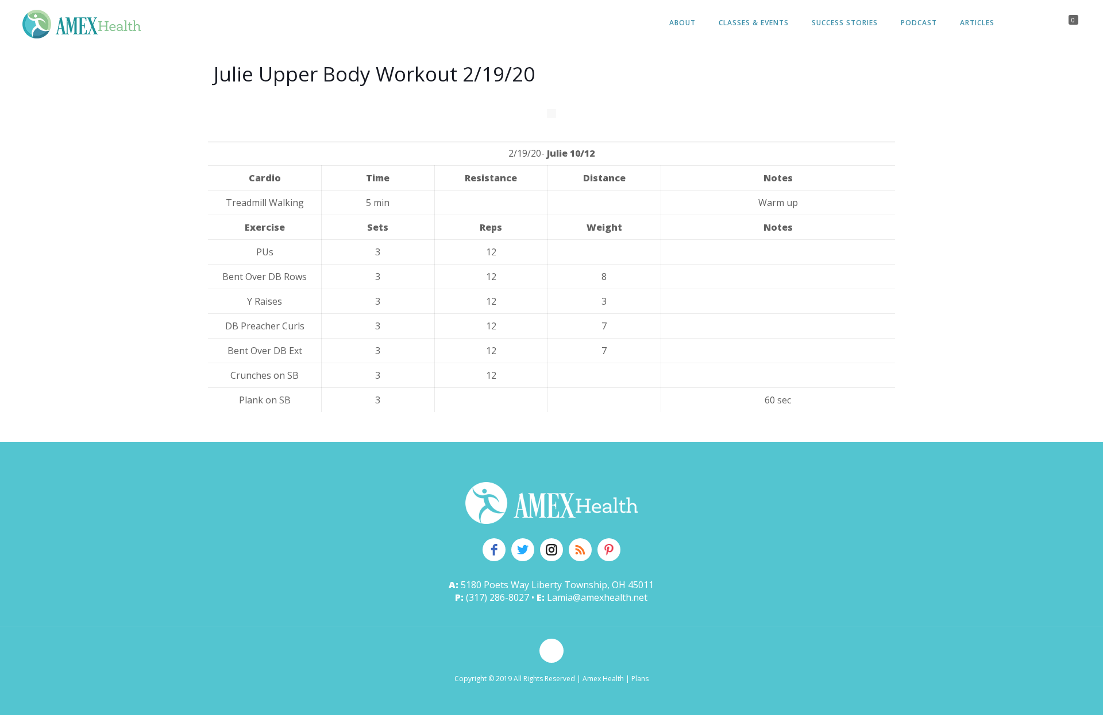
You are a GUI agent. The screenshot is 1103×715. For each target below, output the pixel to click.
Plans (640, 678)
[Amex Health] (81, 23)
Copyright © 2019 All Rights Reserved (514, 678)
